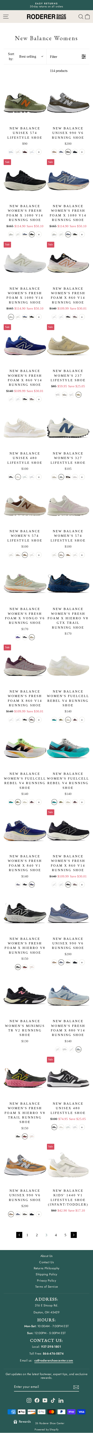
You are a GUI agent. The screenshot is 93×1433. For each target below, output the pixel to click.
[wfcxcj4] (54, 719)
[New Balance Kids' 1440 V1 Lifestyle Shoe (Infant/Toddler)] (68, 1165)
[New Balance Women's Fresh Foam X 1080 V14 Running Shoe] (25, 180)
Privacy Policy (46, 1280)
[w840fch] (32, 884)
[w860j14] (75, 316)
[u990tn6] (54, 151)
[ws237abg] (78, 394)
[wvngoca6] (32, 637)
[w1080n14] (25, 234)
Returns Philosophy (46, 1268)
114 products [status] (58, 71)
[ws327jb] (61, 476)
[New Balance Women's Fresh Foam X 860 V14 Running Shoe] (68, 263)
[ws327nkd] (54, 476)
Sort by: (22, 56)
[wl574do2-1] (25, 554)
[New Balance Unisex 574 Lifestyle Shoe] (25, 102)
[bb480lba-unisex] (11, 476)
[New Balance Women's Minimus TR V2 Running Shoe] (25, 995)
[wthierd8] (25, 967)
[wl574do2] (18, 554)
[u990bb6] (75, 151)
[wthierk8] (18, 967)
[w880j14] (78, 1049)
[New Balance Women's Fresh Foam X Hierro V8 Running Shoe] (25, 913)
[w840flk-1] (25, 884)
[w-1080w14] (11, 234)
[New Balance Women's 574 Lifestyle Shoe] (25, 505)
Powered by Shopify (46, 1429)
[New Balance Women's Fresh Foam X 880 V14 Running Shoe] (68, 995)
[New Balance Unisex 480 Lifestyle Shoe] (25, 428)
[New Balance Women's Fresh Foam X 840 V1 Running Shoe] (25, 830)
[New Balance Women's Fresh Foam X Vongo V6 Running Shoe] (25, 583)
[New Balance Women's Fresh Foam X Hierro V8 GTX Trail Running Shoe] (68, 583)
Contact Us (46, 1262)
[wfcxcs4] (75, 719)
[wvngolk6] (25, 637)
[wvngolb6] (18, 637)
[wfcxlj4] (68, 719)
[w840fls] (18, 884)
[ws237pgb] (65, 394)
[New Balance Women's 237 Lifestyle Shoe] (68, 345)
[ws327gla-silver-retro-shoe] (75, 476)
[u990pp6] (61, 151)
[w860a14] (68, 316)
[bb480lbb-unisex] (18, 476)
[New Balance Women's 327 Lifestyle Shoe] (68, 428)
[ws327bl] (68, 476)
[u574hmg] (25, 151)
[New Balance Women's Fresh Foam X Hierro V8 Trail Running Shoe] (25, 1078)
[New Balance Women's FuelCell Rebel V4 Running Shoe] (68, 666)
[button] (87, 16)
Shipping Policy (46, 1274)
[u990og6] (68, 151)
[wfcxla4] (61, 719)
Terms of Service (46, 1286)
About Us (46, 1256)
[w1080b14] (32, 234)
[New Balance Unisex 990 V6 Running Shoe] (68, 102)
